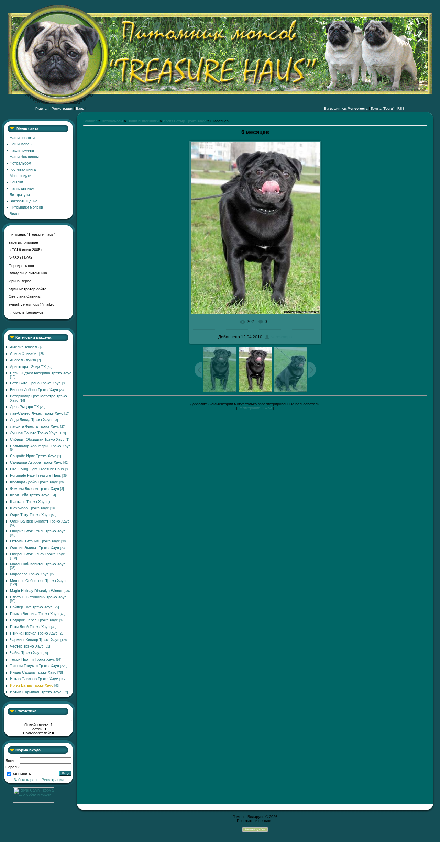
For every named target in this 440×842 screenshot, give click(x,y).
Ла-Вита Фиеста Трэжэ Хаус (34, 426)
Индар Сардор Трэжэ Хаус (33, 672)
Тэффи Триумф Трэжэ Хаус (34, 666)
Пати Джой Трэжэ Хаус (30, 627)
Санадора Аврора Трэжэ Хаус (36, 462)
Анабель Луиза (23, 360)
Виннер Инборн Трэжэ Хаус (34, 390)
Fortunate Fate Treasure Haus (35, 475)
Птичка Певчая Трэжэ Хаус (34, 633)
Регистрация (62, 108)
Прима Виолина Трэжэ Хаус (34, 613)
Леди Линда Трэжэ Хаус (31, 420)
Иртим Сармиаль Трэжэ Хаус (36, 692)
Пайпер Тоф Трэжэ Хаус (31, 607)
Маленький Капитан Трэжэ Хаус (38, 564)
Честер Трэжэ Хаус (27, 646)
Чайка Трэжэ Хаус (26, 653)
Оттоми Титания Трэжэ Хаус (35, 541)
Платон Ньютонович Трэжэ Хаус (38, 597)
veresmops (281, 337)
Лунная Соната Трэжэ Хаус (34, 433)
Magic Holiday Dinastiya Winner (36, 590)
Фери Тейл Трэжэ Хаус (30, 495)
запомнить (21, 774)
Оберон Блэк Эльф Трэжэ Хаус (37, 554)
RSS (401, 108)
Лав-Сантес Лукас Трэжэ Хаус (36, 413)
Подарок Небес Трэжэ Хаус (34, 620)
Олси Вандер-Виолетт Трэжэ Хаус (40, 521)
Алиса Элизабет (24, 353)
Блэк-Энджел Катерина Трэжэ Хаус (41, 373)
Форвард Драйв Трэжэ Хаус (34, 482)
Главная (41, 108)
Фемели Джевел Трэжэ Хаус (34, 488)
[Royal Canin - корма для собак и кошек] (33, 801)
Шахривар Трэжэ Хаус (29, 508)
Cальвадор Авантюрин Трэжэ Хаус (40, 446)
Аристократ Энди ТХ (28, 366)
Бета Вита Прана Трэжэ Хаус (35, 383)
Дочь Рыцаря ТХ (24, 407)
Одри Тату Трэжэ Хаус (30, 515)
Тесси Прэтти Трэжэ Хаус (32, 659)
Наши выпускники (143, 121)
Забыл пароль (26, 780)
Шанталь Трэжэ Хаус (28, 501)
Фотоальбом (112, 121)
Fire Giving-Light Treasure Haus (37, 469)
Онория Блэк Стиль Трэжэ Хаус (38, 531)
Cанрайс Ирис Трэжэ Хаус (33, 456)
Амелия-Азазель (24, 347)
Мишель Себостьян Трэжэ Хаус (38, 581)
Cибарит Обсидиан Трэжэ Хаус (37, 439)
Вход (80, 108)
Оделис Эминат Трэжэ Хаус (34, 548)
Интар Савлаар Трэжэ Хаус (34, 679)
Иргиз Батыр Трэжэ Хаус (31, 685)
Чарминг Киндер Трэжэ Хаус (34, 640)
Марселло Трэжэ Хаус (29, 574)
